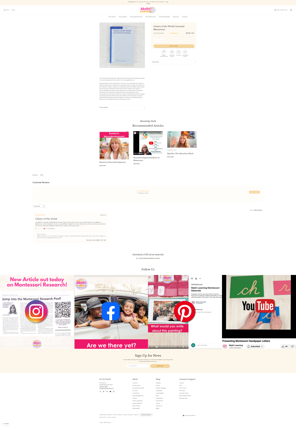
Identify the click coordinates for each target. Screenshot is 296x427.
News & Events (136, 406)
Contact (181, 383)
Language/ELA (160, 393)
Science (158, 403)
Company (184, 17)
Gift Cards (182, 390)
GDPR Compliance (128, 414)
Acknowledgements (137, 395)
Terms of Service (112, 417)
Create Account (283, 10)
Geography (159, 390)
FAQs (180, 385)
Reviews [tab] (35, 175)
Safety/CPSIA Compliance (105, 414)
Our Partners (135, 393)
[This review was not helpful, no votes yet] (104, 240)
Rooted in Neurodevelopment (112, 162)
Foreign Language (161, 388)
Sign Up (13, 10)
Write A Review (254, 192)
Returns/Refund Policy (185, 395)
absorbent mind (171, 150)
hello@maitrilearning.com (106, 388)
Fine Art (158, 385)
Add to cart (174, 46)
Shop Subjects (159, 2)
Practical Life (159, 401)
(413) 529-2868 (103, 386)
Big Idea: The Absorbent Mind (180, 154)
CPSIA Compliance (137, 401)
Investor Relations (137, 403)
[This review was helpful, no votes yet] (101, 240)
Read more (102, 165)
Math (157, 395)
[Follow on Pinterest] (107, 391)
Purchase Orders (184, 393)
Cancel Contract (146, 414)
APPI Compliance (118, 414)
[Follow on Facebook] (100, 391)
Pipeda (136, 414)
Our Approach (136, 385)
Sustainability (136, 408)
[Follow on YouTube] (110, 391)
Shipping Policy (183, 398)
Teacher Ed (159, 406)
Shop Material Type (150, 17)
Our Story (135, 383)
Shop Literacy (112, 17)
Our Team (135, 390)
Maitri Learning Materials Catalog (149, 258)
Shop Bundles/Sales (164, 17)
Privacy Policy (102, 417)
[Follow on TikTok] (114, 391)
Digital (157, 408)
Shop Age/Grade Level (136, 17)
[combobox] (256, 210)
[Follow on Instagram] (103, 391)
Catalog (158, 383)
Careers (134, 398)
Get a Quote (182, 388)
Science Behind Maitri (138, 388)
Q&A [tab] (41, 175)
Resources (176, 17)
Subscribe (159, 366)
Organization (159, 398)
